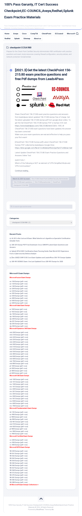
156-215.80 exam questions (23, 182)
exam (28, 179)
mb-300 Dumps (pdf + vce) (19, 344)
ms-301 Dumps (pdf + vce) (19, 398)
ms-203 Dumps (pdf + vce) (19, 394)
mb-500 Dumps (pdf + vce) (19, 356)
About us (37, 39)
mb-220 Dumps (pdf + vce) (19, 337)
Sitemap (26, 39)
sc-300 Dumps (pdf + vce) (19, 442)
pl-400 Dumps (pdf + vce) (18, 371)
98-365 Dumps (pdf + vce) (19, 463)
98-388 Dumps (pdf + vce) (19, 482)
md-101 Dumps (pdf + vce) (19, 382)
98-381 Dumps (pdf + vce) (19, 477)
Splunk (17, 39)
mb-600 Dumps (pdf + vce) (19, 359)
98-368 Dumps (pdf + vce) (19, 470)
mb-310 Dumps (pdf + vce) (19, 347)
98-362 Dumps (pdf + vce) (19, 456)
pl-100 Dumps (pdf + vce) (18, 366)
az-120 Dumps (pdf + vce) (19, 284)
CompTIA (34, 34)
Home (7, 34)
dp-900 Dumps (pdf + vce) (19, 419)
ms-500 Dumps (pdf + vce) (19, 401)
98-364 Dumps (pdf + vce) (19, 461)
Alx (53, 509)
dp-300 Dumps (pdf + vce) (19, 326)
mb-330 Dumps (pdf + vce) (19, 351)
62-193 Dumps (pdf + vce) (19, 412)
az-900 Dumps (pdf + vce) (19, 414)
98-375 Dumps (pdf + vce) (19, 475)
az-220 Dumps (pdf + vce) (19, 291)
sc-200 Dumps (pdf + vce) (19, 440)
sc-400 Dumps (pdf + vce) (19, 445)
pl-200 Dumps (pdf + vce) (18, 368)
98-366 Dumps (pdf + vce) (19, 465)
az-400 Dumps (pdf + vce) (19, 298)
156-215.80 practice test (42, 182)
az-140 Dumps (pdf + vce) (19, 286)
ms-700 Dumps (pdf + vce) (19, 406)
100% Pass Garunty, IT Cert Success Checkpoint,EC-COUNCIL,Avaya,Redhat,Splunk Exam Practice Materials (38, 10)
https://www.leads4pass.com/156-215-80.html (33, 126)
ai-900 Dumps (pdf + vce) (18, 417)
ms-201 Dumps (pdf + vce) (19, 391)
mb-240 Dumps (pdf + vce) (19, 342)
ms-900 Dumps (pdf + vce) (19, 431)
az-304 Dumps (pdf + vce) (19, 296)
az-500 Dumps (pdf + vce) (19, 300)
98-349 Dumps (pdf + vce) (19, 451)
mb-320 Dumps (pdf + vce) (19, 349)
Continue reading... (22, 171)
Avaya (15, 34)
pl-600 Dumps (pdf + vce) (18, 373)
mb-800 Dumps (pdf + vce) (19, 363)
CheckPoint (46, 34)
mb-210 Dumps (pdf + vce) (19, 335)
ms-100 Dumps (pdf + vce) (19, 384)
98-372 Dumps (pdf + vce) (19, 473)
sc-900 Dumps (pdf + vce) (19, 434)
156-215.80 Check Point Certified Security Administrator (49, 179)
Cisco (24, 34)
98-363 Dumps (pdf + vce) (19, 458)
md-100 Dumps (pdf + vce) (19, 379)
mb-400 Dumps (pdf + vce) (19, 354)
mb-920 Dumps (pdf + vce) (19, 426)
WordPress (40, 509)
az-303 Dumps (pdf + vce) (19, 293)
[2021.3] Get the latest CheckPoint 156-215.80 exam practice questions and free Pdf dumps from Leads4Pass (43, 74)
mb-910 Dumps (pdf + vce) (19, 424)
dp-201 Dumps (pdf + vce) (19, 321)
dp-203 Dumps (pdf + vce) (19, 324)
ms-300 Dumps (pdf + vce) (19, 396)
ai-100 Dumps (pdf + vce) (18, 309)
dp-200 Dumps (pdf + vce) (19, 319)
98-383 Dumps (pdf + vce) (19, 480)
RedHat (7, 39)
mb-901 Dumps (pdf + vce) (19, 422)
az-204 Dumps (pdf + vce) (19, 288)
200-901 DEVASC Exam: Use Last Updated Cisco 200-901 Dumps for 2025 (37, 261)
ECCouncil (59, 34)
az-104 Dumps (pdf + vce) (19, 281)
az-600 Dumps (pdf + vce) (19, 303)
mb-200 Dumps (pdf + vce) (19, 332)
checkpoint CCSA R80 (21, 185)
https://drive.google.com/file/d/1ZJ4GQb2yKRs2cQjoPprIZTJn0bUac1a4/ (43, 148)
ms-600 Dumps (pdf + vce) (19, 403)
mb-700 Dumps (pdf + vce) (19, 361)
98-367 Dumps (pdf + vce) (19, 468)
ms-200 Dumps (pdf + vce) (19, 389)
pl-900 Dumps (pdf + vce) (18, 429)
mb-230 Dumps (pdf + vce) (19, 339)
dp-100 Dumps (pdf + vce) (19, 316)
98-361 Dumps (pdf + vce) (19, 453)
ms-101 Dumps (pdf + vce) (19, 387)
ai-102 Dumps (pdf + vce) (18, 312)
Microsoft (71, 34)
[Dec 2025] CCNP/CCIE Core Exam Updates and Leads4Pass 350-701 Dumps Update (41, 257)
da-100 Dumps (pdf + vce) (19, 314)
